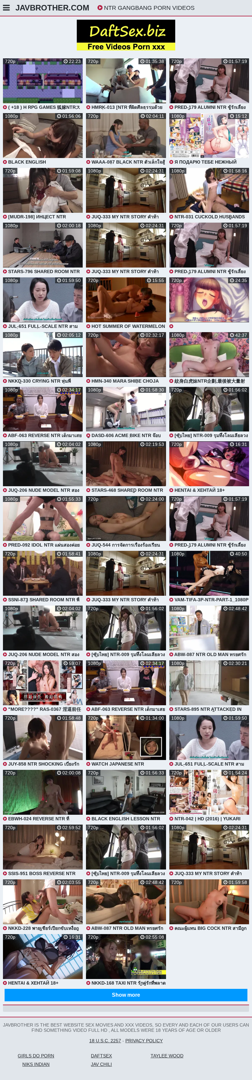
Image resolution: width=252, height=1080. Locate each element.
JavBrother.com (52, 7)
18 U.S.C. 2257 (105, 1040)
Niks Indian (36, 1064)
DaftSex (101, 1055)
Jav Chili (101, 1064)
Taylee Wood (167, 1055)
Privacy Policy (144, 1040)
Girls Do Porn (36, 1055)
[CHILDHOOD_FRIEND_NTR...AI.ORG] (209, 303)
